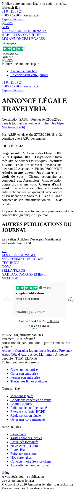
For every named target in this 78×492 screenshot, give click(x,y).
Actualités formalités (24, 442)
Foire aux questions (23, 453)
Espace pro (18, 434)
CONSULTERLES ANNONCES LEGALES (23, 36)
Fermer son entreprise (25, 377)
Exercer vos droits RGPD (28, 411)
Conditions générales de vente (30, 400)
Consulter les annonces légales (36, 350)
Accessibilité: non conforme (29, 465)
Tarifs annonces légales (26, 438)
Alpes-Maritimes (41, 354)
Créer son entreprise (24, 369)
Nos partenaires (21, 457)
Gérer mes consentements (27, 419)
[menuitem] (43, 71)
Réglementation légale (25, 415)
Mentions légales (21, 396)
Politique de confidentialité (28, 408)
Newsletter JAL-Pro (24, 446)
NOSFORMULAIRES (15, 29)
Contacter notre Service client (30, 461)
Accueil (7, 350)
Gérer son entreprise (24, 373)
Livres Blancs (19, 450)
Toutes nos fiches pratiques (28, 381)
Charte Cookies (21, 404)
